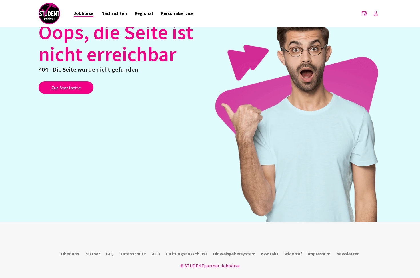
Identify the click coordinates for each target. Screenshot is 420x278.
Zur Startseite (66, 87)
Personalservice (177, 13)
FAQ (110, 254)
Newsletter (347, 254)
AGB (156, 254)
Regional (144, 13)
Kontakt (269, 254)
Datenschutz (132, 254)
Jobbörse (83, 13)
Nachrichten (114, 13)
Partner (92, 254)
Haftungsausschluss (186, 254)
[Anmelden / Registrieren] (375, 13)
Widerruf (293, 254)
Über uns (70, 254)
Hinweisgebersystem (234, 254)
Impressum (319, 254)
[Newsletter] (364, 13)
